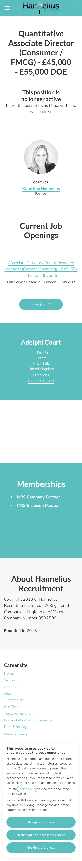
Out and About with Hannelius (28, 720)
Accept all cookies (41, 822)
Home (9, 673)
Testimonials (14, 700)
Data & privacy (15, 726)
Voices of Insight (17, 713)
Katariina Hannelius (41, 188)
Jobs (7, 693)
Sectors (10, 680)
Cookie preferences (41, 848)
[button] (74, 8)
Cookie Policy (27, 789)
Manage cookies (16, 734)
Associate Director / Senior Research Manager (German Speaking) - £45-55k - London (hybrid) (41, 269)
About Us (11, 686)
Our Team (12, 706)
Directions (41, 375)
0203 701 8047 (41, 381)
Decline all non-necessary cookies (41, 835)
